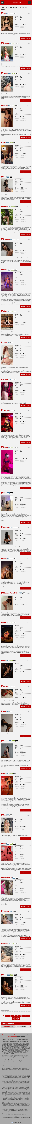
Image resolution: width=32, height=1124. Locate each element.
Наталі (5, 741)
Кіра (5, 311)
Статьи (18, 1036)
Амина (5, 943)
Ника (5, 269)
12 (16, 1018)
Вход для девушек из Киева (8, 1034)
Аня (4, 622)
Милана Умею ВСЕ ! (11, 593)
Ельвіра (6, 527)
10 (28, 1016)
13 (18, 1018)
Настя (5, 447)
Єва (4, 142)
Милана (6, 911)
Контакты (23, 1036)
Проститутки (21, 1026)
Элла (5, 342)
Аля (4, 13)
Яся (4, 711)
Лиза (5, 975)
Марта (5, 105)
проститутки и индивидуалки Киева (15, 1117)
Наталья (6, 379)
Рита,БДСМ (7, 878)
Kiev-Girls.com (16, 2)
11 (13, 1018)
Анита (5, 206)
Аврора (6, 410)
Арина (5, 73)
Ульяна (6, 43)
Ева (4, 660)
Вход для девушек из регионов (20, 1034)
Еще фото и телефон (25, 38)
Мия (5, 558)
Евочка (6, 686)
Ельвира (6, 239)
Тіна (4, 493)
